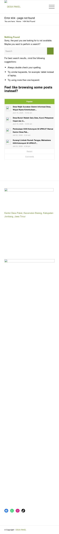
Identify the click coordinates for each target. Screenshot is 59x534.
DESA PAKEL (21, 529)
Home (18, 21)
